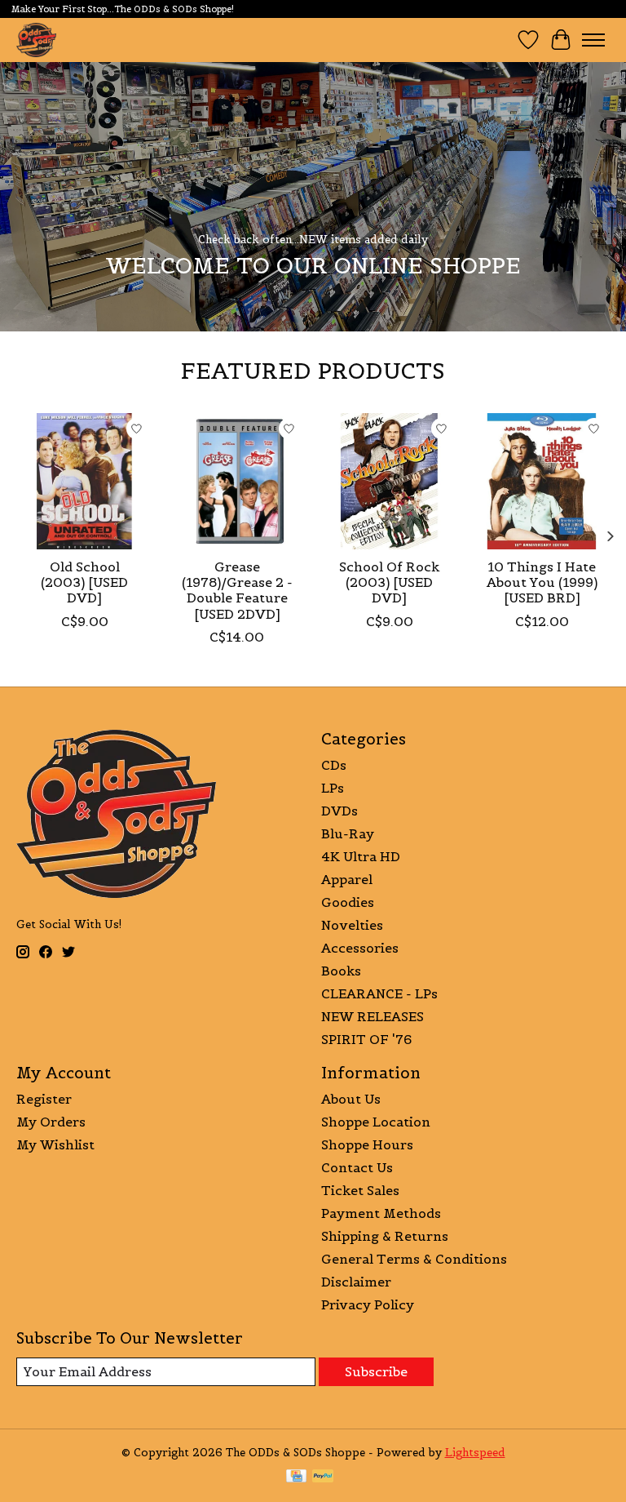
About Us (351, 1099)
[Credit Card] (296, 1477)
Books (341, 970)
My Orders (51, 1121)
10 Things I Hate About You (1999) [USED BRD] (542, 582)
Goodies (347, 902)
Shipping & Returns (384, 1236)
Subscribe (376, 1371)
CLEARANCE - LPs (379, 993)
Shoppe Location (375, 1121)
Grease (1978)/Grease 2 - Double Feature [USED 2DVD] (237, 590)
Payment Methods (381, 1213)
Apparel (347, 879)
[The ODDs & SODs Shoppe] (36, 39)
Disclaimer (356, 1281)
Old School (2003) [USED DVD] (84, 582)
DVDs (339, 810)
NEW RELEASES (372, 1016)
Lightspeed (475, 1453)
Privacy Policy (367, 1304)
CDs (333, 765)
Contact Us (357, 1167)
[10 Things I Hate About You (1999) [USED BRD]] (542, 481)
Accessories (360, 948)
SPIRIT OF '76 (366, 1039)
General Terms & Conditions (414, 1259)
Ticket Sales (360, 1190)
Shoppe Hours (367, 1144)
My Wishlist (55, 1144)
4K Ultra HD (360, 856)
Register (44, 1099)
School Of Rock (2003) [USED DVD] (389, 582)
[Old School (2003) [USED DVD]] (84, 481)
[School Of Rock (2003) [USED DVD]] (389, 481)
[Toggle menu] (593, 40)
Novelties (352, 925)
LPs (332, 788)
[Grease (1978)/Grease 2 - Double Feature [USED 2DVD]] (237, 481)
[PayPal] (322, 1477)
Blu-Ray (347, 833)
